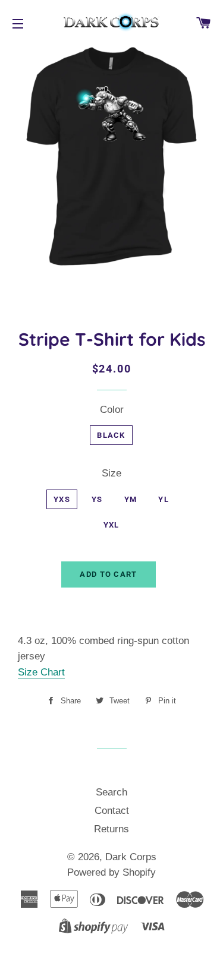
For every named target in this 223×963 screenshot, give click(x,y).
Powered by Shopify (111, 872)
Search (111, 792)
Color (112, 409)
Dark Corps (130, 857)
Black (111, 435)
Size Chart (41, 672)
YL (163, 499)
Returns (111, 829)
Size (111, 473)
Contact (112, 810)
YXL (111, 524)
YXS (62, 499)
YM (130, 499)
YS (97, 499)
